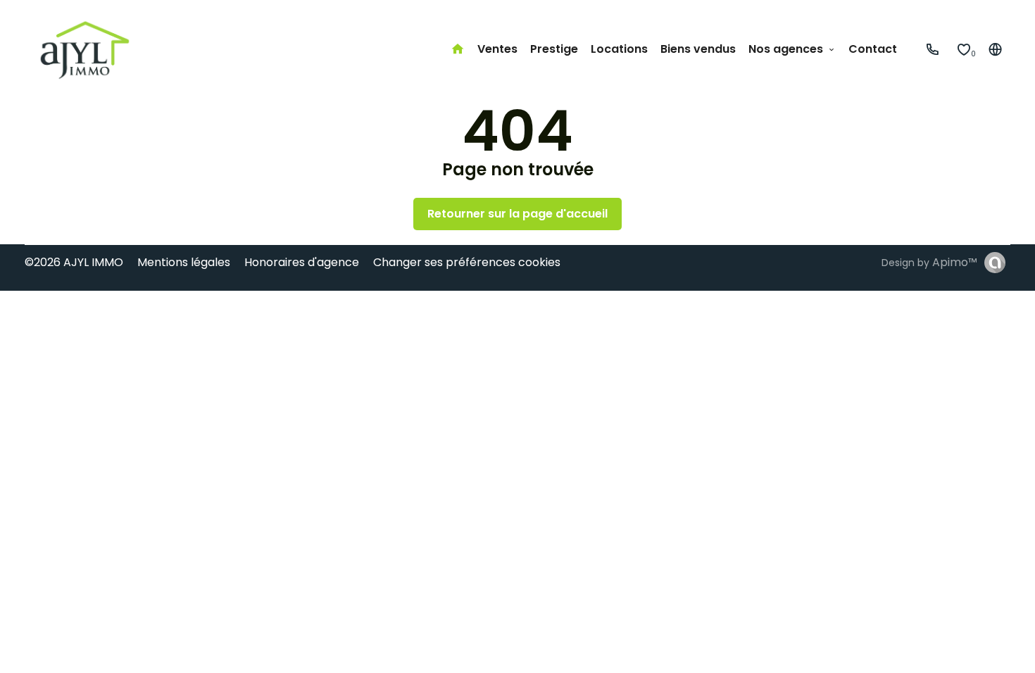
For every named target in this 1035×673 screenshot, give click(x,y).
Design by (929, 262)
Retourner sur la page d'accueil (517, 214)
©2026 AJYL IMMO (74, 262)
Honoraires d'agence (301, 262)
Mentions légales (183, 262)
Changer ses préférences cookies (466, 262)
